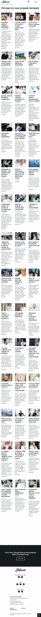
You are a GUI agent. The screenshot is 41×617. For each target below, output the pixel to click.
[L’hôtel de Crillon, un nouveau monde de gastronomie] (6, 236)
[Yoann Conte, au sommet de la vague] (20, 236)
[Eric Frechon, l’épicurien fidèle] (34, 55)
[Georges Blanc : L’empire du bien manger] (34, 377)
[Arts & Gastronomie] (6, 2)
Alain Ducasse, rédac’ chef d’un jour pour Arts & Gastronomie (20, 386)
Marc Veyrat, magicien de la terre (6, 420)
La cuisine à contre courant (19, 350)
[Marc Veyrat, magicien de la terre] (6, 412)
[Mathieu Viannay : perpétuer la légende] (20, 90)
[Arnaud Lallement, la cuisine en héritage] (6, 342)
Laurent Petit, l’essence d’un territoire (6, 280)
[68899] (24, 584)
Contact (23, 608)
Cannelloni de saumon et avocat (16, 604)
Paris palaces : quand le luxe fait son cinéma (34, 171)
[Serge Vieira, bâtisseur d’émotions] (20, 55)
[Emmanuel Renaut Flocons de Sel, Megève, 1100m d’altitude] (34, 483)
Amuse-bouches (13, 599)
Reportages (6, 4)
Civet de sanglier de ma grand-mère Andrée (19, 598)
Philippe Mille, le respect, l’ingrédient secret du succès (20, 454)
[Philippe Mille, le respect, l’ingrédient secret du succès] (20, 445)
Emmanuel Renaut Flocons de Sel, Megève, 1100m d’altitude (34, 493)
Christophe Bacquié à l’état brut (19, 315)
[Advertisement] (20, 532)
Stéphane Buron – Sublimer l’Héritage (5, 25)
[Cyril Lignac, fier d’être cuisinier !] (20, 412)
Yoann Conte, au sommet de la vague (20, 243)
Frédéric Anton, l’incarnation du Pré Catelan (34, 98)
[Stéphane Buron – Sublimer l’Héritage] (6, 17)
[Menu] (39, 615)
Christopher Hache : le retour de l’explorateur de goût (6, 207)
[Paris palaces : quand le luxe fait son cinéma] (34, 163)
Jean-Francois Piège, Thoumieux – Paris (20, 492)
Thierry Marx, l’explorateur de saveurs (34, 453)
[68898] (19, 577)
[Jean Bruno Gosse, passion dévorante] (34, 17)
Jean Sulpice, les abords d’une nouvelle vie (34, 244)
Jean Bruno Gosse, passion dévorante (34, 24)
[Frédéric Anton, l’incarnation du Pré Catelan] (34, 90)
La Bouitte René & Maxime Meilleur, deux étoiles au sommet (6, 455)
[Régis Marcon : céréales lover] (34, 127)
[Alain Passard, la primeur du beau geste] (34, 412)
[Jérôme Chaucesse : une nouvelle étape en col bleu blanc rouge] (20, 163)
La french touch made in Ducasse (6, 385)
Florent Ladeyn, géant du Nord (34, 280)
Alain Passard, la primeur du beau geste (34, 420)
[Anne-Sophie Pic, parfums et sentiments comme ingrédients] (6, 483)
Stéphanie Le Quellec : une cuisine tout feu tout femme (6, 172)
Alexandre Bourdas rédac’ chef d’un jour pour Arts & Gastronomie (34, 352)
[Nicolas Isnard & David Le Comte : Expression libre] (20, 17)
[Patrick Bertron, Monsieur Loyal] (20, 272)
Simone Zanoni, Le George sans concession (19, 206)
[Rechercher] (35, 2)
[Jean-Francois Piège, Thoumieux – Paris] (20, 483)
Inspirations (13, 609)
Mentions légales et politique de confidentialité (18, 613)
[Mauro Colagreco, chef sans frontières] (6, 307)
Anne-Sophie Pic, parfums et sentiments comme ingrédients (6, 492)
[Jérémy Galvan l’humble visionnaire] (6, 90)
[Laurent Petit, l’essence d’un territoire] (6, 272)
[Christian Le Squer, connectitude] (34, 198)
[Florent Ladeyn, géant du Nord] (34, 272)
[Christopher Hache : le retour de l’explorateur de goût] (6, 198)
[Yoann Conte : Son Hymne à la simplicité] (6, 55)
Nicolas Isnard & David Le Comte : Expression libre (20, 25)
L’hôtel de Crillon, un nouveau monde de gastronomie (6, 245)
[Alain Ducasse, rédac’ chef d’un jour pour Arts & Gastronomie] (20, 377)
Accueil (2, 4)
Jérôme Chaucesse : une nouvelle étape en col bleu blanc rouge (20, 173)
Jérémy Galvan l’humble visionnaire (6, 97)
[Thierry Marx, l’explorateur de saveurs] (34, 445)
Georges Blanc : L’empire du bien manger (34, 385)
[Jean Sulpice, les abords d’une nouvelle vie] (34, 236)
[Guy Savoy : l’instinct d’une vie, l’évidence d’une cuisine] (20, 127)
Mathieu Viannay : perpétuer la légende (19, 98)
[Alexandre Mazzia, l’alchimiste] (6, 127)
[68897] (22, 577)
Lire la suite (3, 48)
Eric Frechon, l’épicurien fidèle (34, 63)
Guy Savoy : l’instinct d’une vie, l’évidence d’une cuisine (20, 135)
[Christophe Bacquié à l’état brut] (20, 307)
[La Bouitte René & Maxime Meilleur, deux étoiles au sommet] (6, 445)
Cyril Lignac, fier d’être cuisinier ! (20, 420)
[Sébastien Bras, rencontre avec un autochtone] (34, 307)
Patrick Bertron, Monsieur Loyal (18, 281)
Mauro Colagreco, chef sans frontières (5, 315)
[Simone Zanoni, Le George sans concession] (20, 198)
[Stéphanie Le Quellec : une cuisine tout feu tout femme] (6, 163)
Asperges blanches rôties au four (17, 602)
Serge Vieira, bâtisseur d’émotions (19, 63)
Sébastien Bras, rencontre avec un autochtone (33, 316)
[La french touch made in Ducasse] (6, 377)
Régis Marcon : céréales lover (34, 135)
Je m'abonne (20, 558)
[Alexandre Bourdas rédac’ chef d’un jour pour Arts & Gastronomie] (34, 342)
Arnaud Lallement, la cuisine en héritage (6, 350)
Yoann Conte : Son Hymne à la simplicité (6, 63)
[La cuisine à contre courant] (20, 342)
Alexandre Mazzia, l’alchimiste (5, 135)
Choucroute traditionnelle (15, 601)
